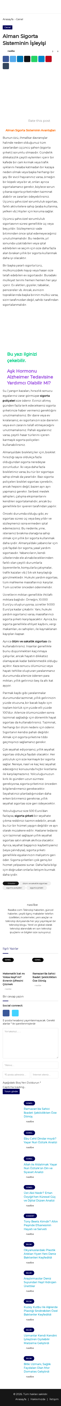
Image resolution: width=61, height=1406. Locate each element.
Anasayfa (8, 19)
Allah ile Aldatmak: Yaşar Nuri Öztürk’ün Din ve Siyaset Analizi (40, 1168)
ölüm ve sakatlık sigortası (35, 883)
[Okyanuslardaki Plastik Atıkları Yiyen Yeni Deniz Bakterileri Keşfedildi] (12, 1254)
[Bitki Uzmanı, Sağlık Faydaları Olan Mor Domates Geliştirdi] (12, 1368)
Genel (19, 19)
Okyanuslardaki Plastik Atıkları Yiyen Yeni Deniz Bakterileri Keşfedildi (40, 1253)
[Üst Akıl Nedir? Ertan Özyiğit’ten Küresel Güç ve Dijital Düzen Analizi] (12, 1197)
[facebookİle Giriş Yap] (7, 1017)
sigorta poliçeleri (14, 887)
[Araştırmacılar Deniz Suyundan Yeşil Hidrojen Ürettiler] (12, 1282)
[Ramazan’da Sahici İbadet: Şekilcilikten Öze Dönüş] (45, 963)
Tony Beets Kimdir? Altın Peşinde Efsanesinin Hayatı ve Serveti (41, 1225)
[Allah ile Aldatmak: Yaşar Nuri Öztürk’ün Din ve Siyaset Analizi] (12, 1168)
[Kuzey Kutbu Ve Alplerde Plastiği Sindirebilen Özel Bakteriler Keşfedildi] (12, 1311)
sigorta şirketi (36, 887)
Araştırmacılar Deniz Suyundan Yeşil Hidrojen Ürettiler (40, 1282)
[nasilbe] (5, 51)
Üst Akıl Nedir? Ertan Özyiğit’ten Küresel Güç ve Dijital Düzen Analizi (40, 1196)
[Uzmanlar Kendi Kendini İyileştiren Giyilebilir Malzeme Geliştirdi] (12, 1339)
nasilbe (11, 51)
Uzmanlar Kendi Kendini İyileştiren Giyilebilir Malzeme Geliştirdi (40, 1339)
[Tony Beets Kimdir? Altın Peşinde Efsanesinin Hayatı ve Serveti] (12, 1225)
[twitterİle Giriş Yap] (16, 1017)
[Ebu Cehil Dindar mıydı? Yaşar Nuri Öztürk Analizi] (12, 1140)
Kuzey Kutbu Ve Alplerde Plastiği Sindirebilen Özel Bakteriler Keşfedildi (41, 1311)
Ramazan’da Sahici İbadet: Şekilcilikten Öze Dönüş (45, 977)
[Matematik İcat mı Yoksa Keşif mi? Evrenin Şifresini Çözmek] (15, 963)
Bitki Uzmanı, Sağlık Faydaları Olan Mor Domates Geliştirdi (37, 1368)
